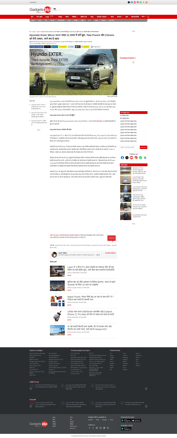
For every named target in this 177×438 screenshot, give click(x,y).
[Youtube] (131, 157)
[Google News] (145, 157)
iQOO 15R (33, 375)
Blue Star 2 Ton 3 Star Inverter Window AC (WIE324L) (95, 374)
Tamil (111, 419)
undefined (33, 2)
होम (32, 17)
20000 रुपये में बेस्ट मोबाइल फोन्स (128, 129)
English (90, 419)
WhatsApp (104, 427)
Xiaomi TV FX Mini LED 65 (97, 361)
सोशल (96, 20)
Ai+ (111, 353)
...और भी (98, 255)
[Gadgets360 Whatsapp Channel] (140, 157)
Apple (111, 355)
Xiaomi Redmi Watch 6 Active (97, 355)
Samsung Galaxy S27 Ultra (78, 357)
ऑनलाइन (99, 121)
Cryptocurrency (53, 365)
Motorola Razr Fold (35, 355)
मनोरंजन (52, 20)
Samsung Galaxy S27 (77, 361)
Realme (125, 369)
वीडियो (74, 17)
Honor (112, 361)
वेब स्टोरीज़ (111, 20)
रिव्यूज (60, 17)
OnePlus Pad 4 (53, 361)
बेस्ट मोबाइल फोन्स (124, 118)
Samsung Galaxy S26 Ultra (37, 353)
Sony (137, 359)
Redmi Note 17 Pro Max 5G (79, 367)
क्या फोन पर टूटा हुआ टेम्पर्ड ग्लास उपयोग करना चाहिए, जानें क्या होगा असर (134, 403)
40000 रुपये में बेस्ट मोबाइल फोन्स (128, 141)
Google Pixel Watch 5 (95, 357)
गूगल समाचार (74, 237)
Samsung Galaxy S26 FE (78, 365)
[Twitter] (127, 157)
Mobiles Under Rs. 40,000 (37, 361)
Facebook (89, 427)
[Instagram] (136, 157)
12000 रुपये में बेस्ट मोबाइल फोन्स (128, 124)
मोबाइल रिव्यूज (124, 165)
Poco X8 (73, 355)
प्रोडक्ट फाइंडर (101, 17)
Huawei (112, 363)
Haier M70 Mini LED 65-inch (97, 359)
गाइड (91, 17)
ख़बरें (38, 31)
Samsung (138, 355)
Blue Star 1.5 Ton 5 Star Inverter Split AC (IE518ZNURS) (96, 369)
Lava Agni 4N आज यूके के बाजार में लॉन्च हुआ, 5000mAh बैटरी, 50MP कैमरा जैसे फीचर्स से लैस (76, 387)
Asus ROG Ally (93, 365)
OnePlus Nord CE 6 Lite (56, 359)
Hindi (97, 419)
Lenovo (125, 355)
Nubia (124, 361)
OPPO (125, 365)
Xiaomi (138, 365)
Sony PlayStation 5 (54, 355)
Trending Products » (128, 58)
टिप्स (69, 20)
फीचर (67, 17)
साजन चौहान (38, 43)
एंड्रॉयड (55, 237)
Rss (108, 427)
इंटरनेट (89, 20)
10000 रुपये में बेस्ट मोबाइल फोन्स (128, 121)
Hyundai (53, 135)
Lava (124, 353)
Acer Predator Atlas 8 (95, 363)
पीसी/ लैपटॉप (61, 20)
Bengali (104, 419)
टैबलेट (39, 20)
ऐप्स (46, 20)
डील (127, 17)
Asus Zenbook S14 (35, 365)
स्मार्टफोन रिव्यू (63, 235)
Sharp (137, 357)
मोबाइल (33, 20)
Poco (124, 367)
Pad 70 (91, 353)
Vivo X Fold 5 (53, 353)
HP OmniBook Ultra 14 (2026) (57, 367)
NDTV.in (72, 428)
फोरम (112, 17)
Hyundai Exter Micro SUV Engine (101, 245)
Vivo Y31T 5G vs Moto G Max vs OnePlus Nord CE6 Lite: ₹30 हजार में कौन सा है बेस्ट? (106, 387)
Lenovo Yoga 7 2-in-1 (77, 371)
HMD (111, 359)
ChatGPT (32, 357)
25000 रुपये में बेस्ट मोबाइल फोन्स (128, 132)
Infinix (111, 365)
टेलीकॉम (76, 20)
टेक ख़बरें (39, 17)
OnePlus (125, 363)
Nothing (125, 359)
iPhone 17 (52, 369)
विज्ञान (82, 20)
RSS (54, 417)
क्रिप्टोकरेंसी (135, 17)
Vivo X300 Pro (34, 369)
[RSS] (146, 2)
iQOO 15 (32, 367)
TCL (137, 361)
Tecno (137, 363)
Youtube (97, 427)
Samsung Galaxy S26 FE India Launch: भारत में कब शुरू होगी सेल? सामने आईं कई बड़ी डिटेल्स (45, 404)
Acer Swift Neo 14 (76, 369)
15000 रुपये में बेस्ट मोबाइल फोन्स (128, 127)
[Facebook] (122, 157)
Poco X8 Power (75, 353)
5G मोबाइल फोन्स (124, 115)
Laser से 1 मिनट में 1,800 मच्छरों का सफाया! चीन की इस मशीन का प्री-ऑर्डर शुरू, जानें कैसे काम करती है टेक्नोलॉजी (76, 404)
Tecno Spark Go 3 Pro (77, 363)
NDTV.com (73, 426)
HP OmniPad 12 (53, 357)
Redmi (138, 353)
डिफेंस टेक (84, 17)
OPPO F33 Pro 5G (54, 363)
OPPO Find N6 (34, 359)
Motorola (125, 357)
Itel (111, 369)
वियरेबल (103, 20)
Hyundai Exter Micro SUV (62, 245)
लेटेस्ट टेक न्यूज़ (54, 235)
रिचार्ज (119, 17)
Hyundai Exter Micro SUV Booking (80, 245)
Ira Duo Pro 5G (75, 373)
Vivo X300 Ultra (34, 363)
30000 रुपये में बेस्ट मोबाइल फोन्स (128, 135)
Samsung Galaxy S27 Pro (78, 359)
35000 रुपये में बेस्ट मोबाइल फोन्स (128, 138)
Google (112, 357)
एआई (49, 16)
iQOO (111, 367)
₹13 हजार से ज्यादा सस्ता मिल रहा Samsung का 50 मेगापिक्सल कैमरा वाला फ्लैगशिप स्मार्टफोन (46, 386)
